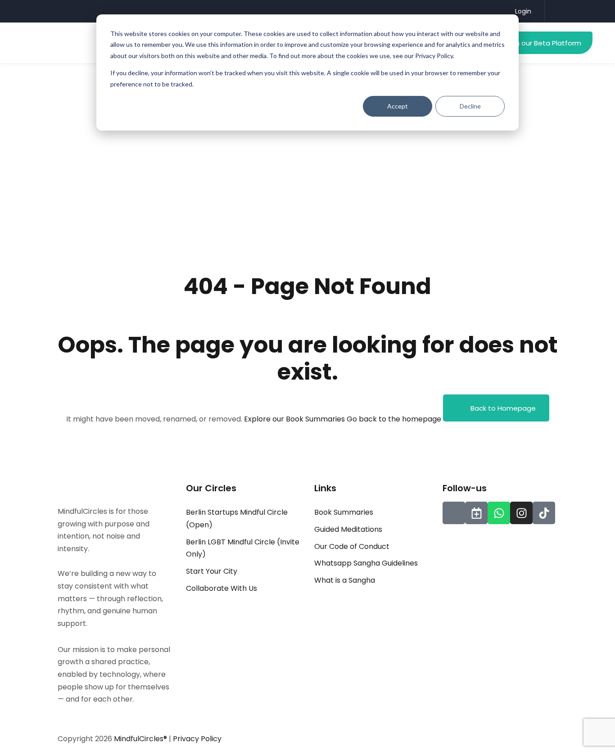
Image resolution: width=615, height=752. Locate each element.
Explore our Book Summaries (295, 419)
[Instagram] (521, 513)
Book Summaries (343, 512)
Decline (470, 106)
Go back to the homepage (394, 419)
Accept (397, 106)
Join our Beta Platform (543, 43)
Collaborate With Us (221, 588)
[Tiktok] (544, 513)
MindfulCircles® (141, 739)
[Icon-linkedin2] (454, 513)
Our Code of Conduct (351, 546)
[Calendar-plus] (476, 513)
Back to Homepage (503, 408)
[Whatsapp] (499, 513)
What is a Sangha (344, 580)
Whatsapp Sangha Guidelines (366, 563)
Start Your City (211, 571)
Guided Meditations (348, 529)
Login (523, 11)
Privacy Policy (197, 739)
